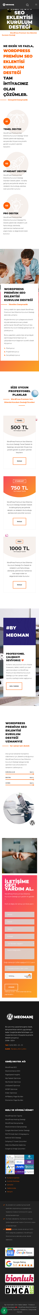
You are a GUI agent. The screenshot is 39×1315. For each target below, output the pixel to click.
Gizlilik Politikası (13, 1181)
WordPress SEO (11, 1067)
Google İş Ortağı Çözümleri (15, 1149)
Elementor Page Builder (14, 1100)
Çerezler (10, 1185)
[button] (19, 461)
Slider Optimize (11, 1093)
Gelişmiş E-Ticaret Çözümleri (16, 1141)
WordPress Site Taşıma (13, 1116)
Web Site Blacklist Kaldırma (15, 1145)
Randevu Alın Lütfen (18, 1049)
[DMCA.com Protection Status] (19, 1286)
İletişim (10, 1192)
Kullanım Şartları (13, 1178)
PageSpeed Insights (12, 1075)
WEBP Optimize (11, 1089)
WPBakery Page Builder (14, 1096)
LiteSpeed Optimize (12, 1085)
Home (4, 33)
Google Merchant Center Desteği (17, 1130)
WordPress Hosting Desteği (15, 1119)
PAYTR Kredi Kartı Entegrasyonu (17, 1134)
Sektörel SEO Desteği (13, 1138)
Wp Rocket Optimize (13, 1082)
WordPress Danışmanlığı (14, 1123)
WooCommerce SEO (12, 1071)
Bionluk (8, 1229)
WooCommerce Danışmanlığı (16, 1127)
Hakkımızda (11, 1188)
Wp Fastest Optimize (13, 1078)
